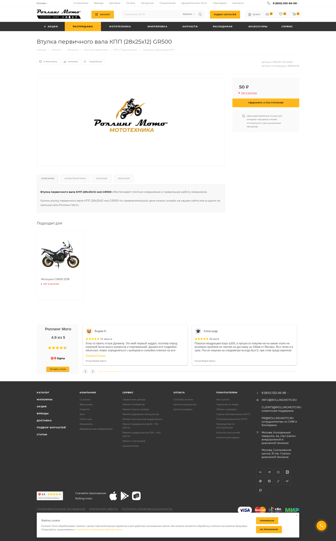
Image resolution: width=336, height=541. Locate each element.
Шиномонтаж (130, 445)
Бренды (43, 413)
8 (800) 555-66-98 (285, 3)
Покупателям (226, 392)
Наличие (101, 178)
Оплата (179, 392)
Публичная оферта (103, 509)
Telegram (269, 472)
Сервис (127, 392)
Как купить (222, 399)
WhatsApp (260, 481)
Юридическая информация (96, 428)
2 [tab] (128, 371)
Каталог (43, 392)
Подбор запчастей (51, 427)
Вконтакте (260, 472)
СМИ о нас (86, 419)
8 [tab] (247, 371)
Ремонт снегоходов (133, 441)
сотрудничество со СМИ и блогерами (279, 421)
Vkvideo (287, 472)
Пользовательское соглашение (61, 509)
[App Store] (113, 495)
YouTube (278, 472)
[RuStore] (136, 495)
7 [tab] (227, 371)
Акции (42, 406)
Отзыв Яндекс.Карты (96, 361)
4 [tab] (168, 371)
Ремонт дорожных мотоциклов (140, 414)
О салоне (85, 399)
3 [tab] (148, 371)
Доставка (44, 420)
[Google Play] (124, 495)
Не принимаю (269, 529)
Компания (88, 392)
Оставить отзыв (58, 369)
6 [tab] (208, 371)
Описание (47, 178)
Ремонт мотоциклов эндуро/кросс (142, 419)
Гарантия (124, 178)
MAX (260, 490)
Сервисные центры (133, 399)
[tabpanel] (135, 345)
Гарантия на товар (227, 404)
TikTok (278, 481)
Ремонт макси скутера (135, 409)
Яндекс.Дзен (269, 481)
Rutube (287, 481)
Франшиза (86, 404)
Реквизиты (86, 424)
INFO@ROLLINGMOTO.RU (279, 400)
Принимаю (267, 520)
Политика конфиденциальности (146, 509)
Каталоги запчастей (228, 432)
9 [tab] (267, 371)
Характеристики (75, 178)
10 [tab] (287, 371)
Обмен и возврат (226, 409)
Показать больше (95, 355)
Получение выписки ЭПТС (232, 419)
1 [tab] (108, 371)
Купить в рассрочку (185, 404)
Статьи (42, 434)
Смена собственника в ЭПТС (233, 414)
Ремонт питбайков (133, 404)
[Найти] (200, 14)
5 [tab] (188, 371)
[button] (50, 348)
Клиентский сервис (228, 437)
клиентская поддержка (281, 409)
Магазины (44, 399)
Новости (85, 409)
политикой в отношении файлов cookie (98, 529)
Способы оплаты (183, 399)
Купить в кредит (182, 409)
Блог (82, 414)
